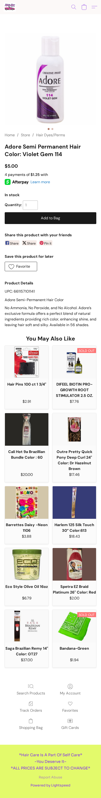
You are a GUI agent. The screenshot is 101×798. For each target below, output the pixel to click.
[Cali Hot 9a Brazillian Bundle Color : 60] (26, 429)
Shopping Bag (31, 727)
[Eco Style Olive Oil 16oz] (26, 564)
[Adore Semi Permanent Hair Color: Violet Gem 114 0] (50, 79)
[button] (10, 7)
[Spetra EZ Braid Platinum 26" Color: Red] (74, 564)
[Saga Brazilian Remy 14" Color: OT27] (26, 626)
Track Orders (31, 710)
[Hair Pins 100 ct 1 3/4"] (26, 362)
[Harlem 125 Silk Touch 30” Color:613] (74, 502)
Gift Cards (70, 727)
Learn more (40, 181)
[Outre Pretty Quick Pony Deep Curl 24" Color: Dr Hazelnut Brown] (74, 429)
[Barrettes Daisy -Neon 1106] (26, 502)
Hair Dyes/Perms (50, 135)
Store (25, 135)
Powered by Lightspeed (50, 785)
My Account (70, 693)
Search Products (31, 693)
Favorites (70, 710)
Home (10, 135)
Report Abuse (50, 777)
